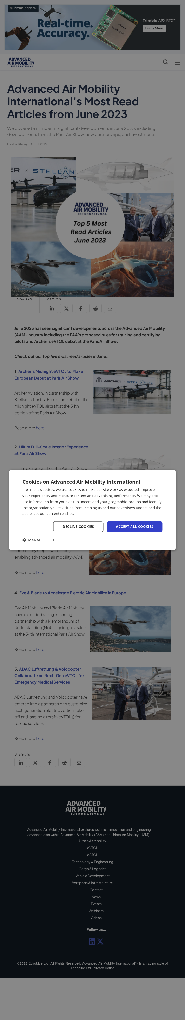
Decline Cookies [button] (78, 526)
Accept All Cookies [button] (134, 526)
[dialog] (92, 510)
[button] (40, 540)
